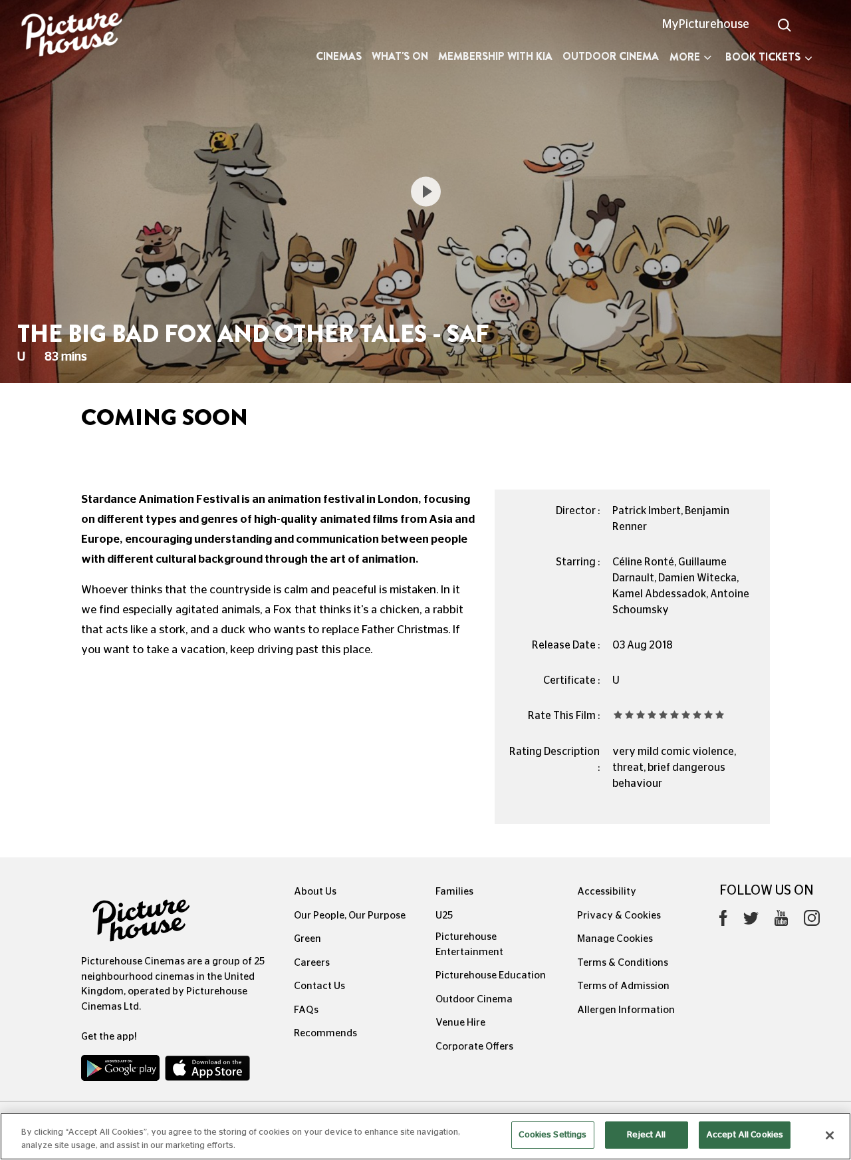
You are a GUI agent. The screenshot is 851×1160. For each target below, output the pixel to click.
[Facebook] (723, 921)
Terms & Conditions (622, 963)
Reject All (646, 1135)
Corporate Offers (474, 1047)
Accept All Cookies (744, 1135)
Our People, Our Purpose (350, 916)
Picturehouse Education (490, 975)
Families (454, 892)
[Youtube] (781, 921)
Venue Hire (460, 1023)
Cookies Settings (552, 1135)
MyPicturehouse (705, 25)
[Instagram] (812, 921)
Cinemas (339, 56)
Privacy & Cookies (619, 916)
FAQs (306, 1010)
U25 (444, 916)
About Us (315, 892)
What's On (400, 56)
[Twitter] (751, 922)
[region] (425, 1136)
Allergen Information (626, 1010)
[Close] (829, 1135)
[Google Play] (121, 1071)
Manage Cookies (615, 939)
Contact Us (319, 986)
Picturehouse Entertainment (469, 944)
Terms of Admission (623, 986)
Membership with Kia (495, 56)
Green (307, 939)
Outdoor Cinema (610, 56)
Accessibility (606, 892)
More (684, 57)
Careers (312, 963)
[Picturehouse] (71, 36)
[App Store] (207, 1071)
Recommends (325, 1033)
